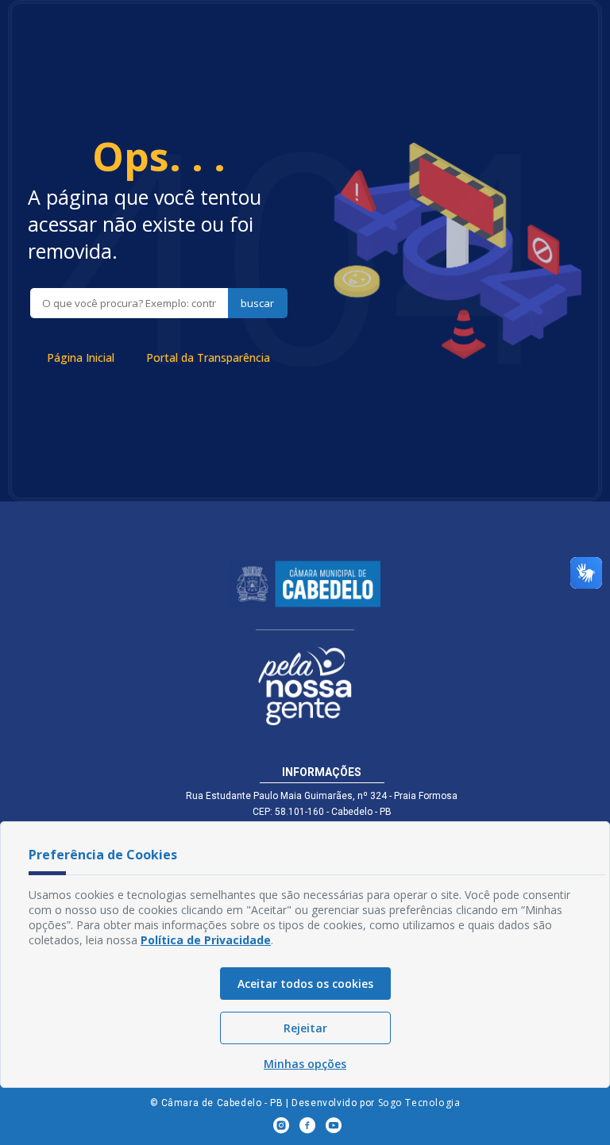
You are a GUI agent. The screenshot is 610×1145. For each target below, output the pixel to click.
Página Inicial (80, 357)
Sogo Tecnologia (419, 1102)
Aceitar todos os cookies (305, 983)
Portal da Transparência (208, 357)
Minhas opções (305, 1063)
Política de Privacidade (206, 939)
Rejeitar (305, 1027)
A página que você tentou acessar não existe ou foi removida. (144, 223)
